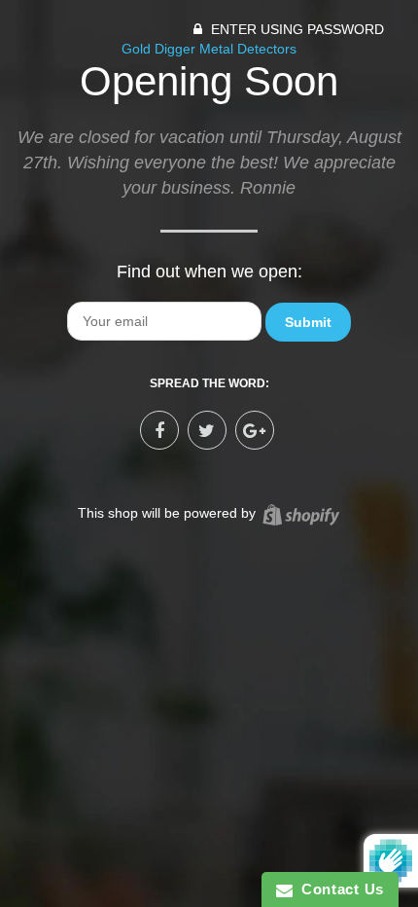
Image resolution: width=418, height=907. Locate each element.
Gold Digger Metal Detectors (209, 48)
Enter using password (295, 29)
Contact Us (338, 889)
